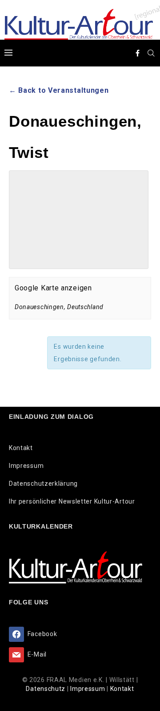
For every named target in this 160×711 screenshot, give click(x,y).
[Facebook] (138, 53)
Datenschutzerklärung (43, 483)
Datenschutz (46, 688)
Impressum (26, 465)
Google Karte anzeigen (53, 288)
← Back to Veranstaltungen (59, 90)
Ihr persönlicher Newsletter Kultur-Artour (72, 501)
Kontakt (21, 447)
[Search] (151, 53)
